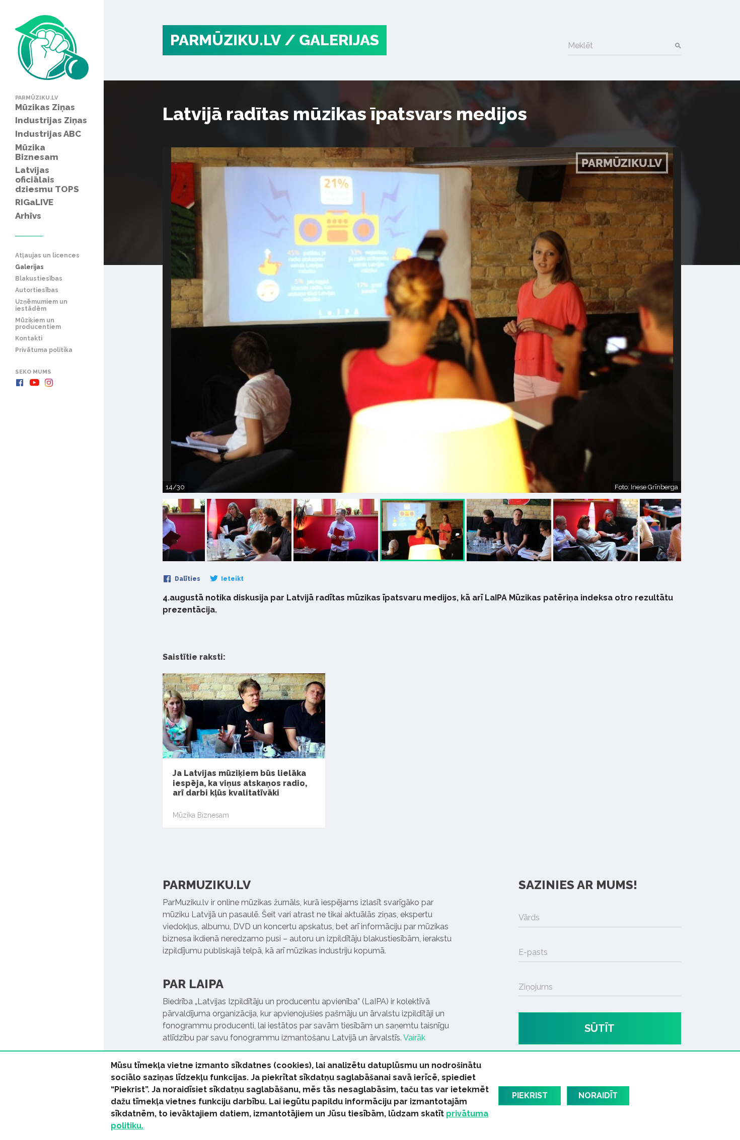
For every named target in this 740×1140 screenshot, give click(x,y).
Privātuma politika (43, 350)
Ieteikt (231, 578)
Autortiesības (36, 290)
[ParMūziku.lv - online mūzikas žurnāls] (52, 47)
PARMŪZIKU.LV (225, 40)
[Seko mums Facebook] (19, 383)
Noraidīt (598, 1095)
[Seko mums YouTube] (34, 383)
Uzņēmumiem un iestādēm (41, 305)
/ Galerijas (331, 40)
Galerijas (29, 267)
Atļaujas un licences (47, 255)
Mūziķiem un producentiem (38, 323)
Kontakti (28, 338)
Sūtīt (599, 1028)
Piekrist (530, 1095)
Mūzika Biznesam (201, 815)
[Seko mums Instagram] (48, 383)
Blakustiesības (38, 279)
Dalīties (186, 578)
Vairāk (414, 1037)
